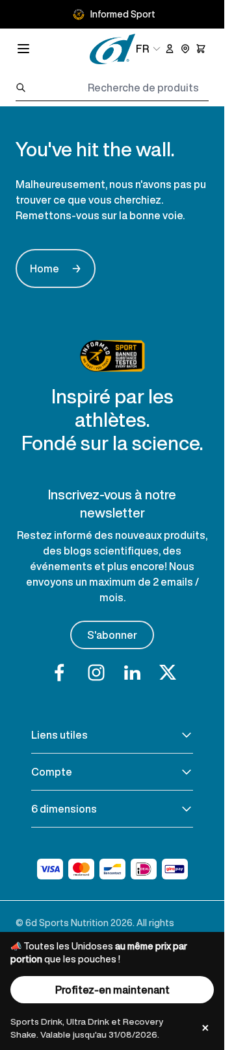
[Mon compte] (169, 48)
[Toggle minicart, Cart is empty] (201, 48)
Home (55, 268)
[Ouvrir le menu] (23, 48)
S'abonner (112, 635)
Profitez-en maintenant (112, 989)
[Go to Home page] (112, 49)
